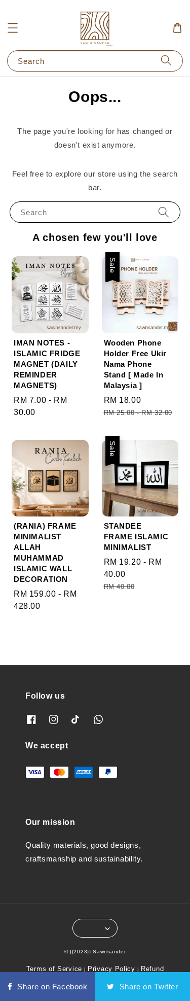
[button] (13, 28)
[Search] (166, 61)
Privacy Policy (111, 969)
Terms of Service (54, 969)
